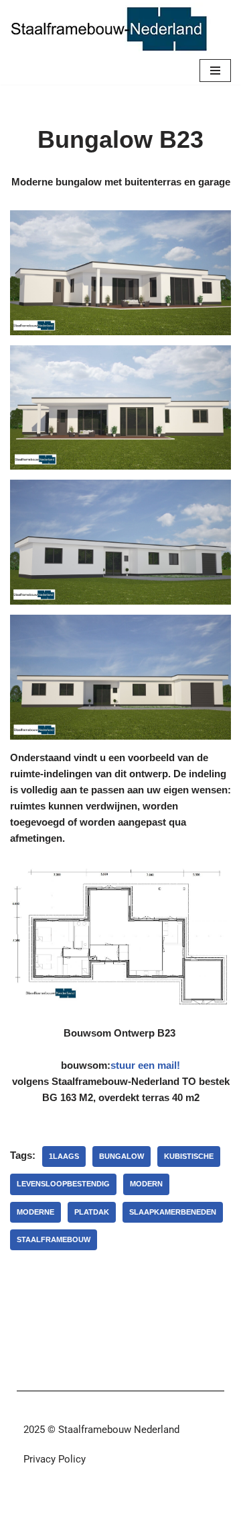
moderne (35, 1212)
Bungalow (121, 1156)
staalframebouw (53, 1239)
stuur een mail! (145, 1065)
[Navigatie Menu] (215, 70)
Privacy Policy (54, 1459)
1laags (64, 1156)
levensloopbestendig (63, 1184)
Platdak (91, 1212)
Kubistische (189, 1156)
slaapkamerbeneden (172, 1212)
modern (146, 1184)
